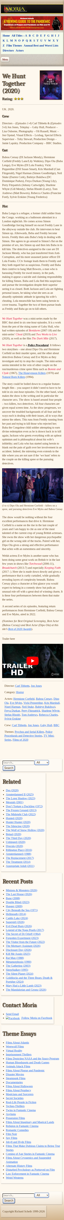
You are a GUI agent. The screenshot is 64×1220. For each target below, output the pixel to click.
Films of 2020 (20, 739)
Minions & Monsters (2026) (21, 890)
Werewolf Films (15, 1046)
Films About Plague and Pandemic (25, 1070)
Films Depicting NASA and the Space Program (32, 1058)
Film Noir (11, 1134)
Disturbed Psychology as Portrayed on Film (30, 1169)
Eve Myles (16, 702)
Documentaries (14, 1082)
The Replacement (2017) (20, 857)
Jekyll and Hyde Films (18, 1141)
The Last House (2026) (19, 894)
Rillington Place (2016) (19, 849)
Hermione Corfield (23, 698)
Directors (8, 50)
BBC (56, 725)
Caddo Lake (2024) (17, 918)
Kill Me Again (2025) (18, 953)
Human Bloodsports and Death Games (27, 1062)
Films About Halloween (19, 1086)
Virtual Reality (14, 1050)
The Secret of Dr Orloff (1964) (23, 933)
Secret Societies (14, 1098)
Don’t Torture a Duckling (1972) (24, 806)
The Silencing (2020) (18, 826)
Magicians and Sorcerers (19, 1094)
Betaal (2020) (13, 834)
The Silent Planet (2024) (19, 973)
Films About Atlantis (17, 1042)
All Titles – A (19, 35)
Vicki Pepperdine (33, 702)
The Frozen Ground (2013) (21, 810)
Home (6, 35)
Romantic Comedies (17, 1130)
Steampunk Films (15, 1078)
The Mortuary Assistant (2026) (23, 945)
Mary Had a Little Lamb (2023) (23, 985)
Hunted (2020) (14, 818)
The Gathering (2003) (18, 965)
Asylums (11, 1114)
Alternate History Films (19, 1165)
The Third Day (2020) (18, 838)
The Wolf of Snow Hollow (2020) (25, 830)
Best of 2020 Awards (19, 629)
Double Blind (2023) (17, 902)
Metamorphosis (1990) (18, 961)
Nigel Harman (12, 706)
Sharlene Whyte (51, 710)
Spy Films (11, 1137)
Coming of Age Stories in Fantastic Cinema (30, 1153)
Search (8, 767)
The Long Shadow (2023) (20, 798)
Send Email (12, 1014)
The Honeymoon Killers (32, 373)
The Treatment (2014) (18, 861)
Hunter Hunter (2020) (18, 822)
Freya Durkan (12, 710)
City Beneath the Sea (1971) (22, 910)
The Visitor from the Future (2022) (25, 941)
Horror (20, 692)
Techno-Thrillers (15, 1106)
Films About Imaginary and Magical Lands (30, 1122)
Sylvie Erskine (12, 718)
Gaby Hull (46, 725)
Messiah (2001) (14, 802)
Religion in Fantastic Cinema (22, 1126)
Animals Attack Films (18, 1066)
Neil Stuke (28, 706)
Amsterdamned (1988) (18, 853)
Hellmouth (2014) (16, 914)
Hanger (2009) (14, 906)
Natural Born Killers (13, 376)
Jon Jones (36, 685)
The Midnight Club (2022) (21, 814)
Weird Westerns (14, 1177)
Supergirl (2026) (15, 922)
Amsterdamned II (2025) (20, 794)
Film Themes (14, 45)
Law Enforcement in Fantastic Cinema (27, 1173)
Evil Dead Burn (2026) (19, 926)
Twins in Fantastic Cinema (21, 1110)
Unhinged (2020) (15, 842)
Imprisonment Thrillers (18, 1054)
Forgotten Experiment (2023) (22, 938)
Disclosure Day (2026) (18, 949)
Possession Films (15, 1118)
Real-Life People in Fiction (21, 1102)
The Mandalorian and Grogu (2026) (26, 989)
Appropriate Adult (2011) (20, 865)
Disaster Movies (15, 1074)
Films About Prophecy (18, 1090)
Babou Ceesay (44, 698)
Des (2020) (12, 790)
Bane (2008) (13, 898)
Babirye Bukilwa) (45, 706)
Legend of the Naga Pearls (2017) (25, 930)
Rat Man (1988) (15, 957)
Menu (5, 59)
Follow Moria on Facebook (36, 1017)
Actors (20, 50)
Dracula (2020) (14, 846)
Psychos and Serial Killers (29, 731)
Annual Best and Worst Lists (41, 45)
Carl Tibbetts (22, 685)
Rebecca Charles (48, 714)
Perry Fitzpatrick (31, 710)
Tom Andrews (30, 714)
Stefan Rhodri (12, 714)
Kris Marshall (52, 702)
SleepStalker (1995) (17, 969)
